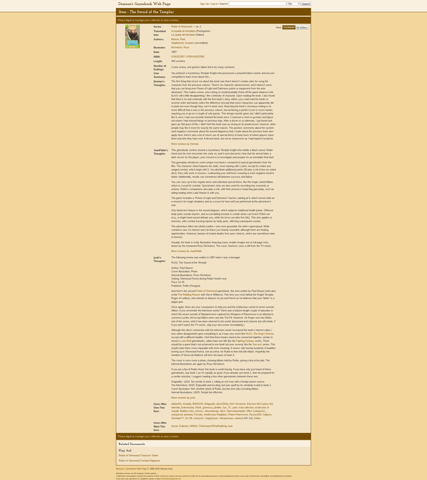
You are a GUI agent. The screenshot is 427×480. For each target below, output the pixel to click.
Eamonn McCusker (257, 403)
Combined (289, 27)
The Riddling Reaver (189, 294)
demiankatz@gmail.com (171, 479)
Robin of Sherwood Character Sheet (138, 455)
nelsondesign (211, 411)
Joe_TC (227, 407)
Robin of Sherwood (182, 26)
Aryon (174, 426)
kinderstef (260, 407)
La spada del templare (183, 34)
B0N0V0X (197, 403)
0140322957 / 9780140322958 (187, 56)
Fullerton (183, 426)
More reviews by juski (183, 397)
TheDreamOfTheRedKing (213, 426)
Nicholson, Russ (180, 47)
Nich (222, 411)
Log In (214, 3)
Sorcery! (257, 344)
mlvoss (199, 411)
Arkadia (187, 403)
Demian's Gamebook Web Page (144, 3)
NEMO (193, 426)
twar (230, 426)
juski (235, 407)
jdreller (217, 407)
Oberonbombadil (236, 411)
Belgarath (210, 403)
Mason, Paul (178, 39)
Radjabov (222, 414)
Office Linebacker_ (256, 411)
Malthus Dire (187, 411)
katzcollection (246, 407)
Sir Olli (188, 418)
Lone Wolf (185, 340)
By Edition (302, 27)
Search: (224, 3)
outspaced (177, 414)
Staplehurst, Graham (183, 42)
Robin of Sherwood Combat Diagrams (139, 460)
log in (129, 20)
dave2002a (222, 403)
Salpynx (267, 414)
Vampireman (226, 418)
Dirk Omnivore (238, 403)
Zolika (257, 418)
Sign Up (204, 3)
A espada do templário (183, 31)
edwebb (175, 407)
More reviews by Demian (185, 143)
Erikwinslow (187, 407)
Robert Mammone (238, 414)
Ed (271, 403)
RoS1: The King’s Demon (260, 333)
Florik (198, 407)
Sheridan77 (177, 418)
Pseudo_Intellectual (204, 414)
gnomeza (208, 407)
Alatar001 (176, 403)
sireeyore (198, 418)
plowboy (188, 414)
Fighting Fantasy (245, 340)
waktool (239, 418)
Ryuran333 (255, 414)
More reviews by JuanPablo (186, 251)
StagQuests (211, 418)
